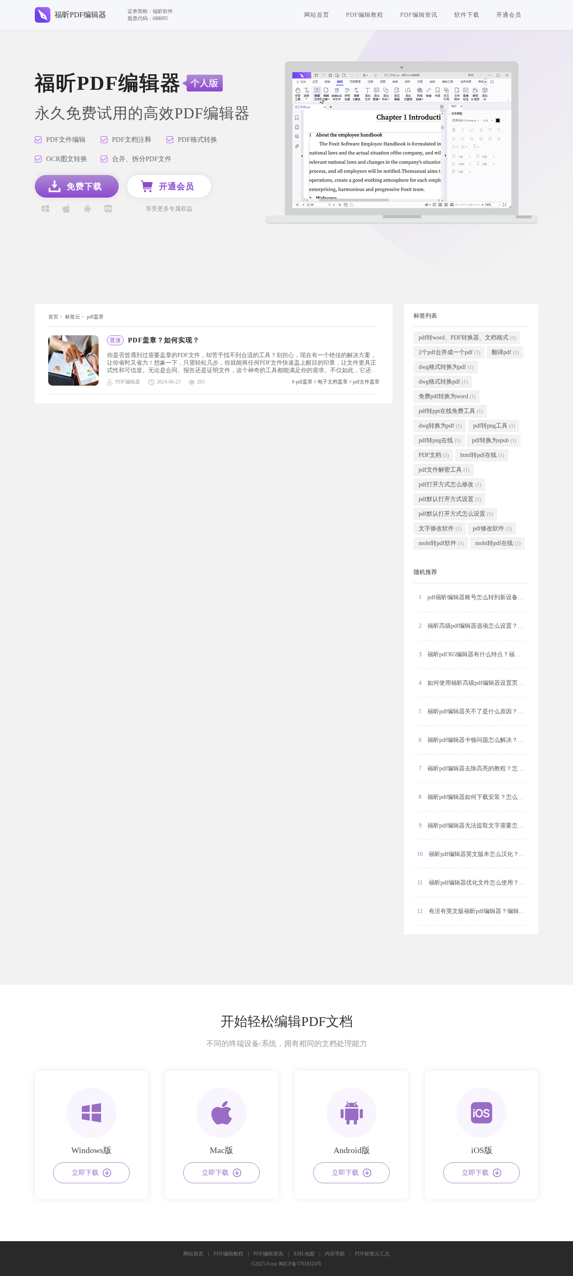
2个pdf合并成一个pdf (449, 352)
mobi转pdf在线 (498, 543)
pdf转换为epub (494, 440)
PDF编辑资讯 (419, 15)
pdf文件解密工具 (444, 470)
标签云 (72, 317)
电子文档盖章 (333, 382)
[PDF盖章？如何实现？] (77, 360)
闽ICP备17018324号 (300, 1264)
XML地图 (304, 1254)
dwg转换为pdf (440, 426)
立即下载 (85, 1172)
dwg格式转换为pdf (446, 367)
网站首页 (316, 15)
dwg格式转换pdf (443, 381)
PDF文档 (434, 455)
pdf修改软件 (492, 528)
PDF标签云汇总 (372, 1254)
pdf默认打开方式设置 (450, 499)
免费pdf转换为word (447, 396)
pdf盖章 (95, 317)
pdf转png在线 (440, 440)
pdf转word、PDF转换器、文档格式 (467, 337)
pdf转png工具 (494, 426)
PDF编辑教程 (364, 15)
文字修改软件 (440, 528)
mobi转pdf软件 (441, 543)
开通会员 (508, 15)
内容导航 (335, 1254)
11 (473, 882)
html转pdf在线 (482, 455)
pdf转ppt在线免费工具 (451, 411)
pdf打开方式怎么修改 (450, 484)
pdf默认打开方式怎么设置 (456, 514)
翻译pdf (505, 352)
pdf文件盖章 (366, 382)
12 (473, 911)
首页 (53, 317)
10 (473, 854)
